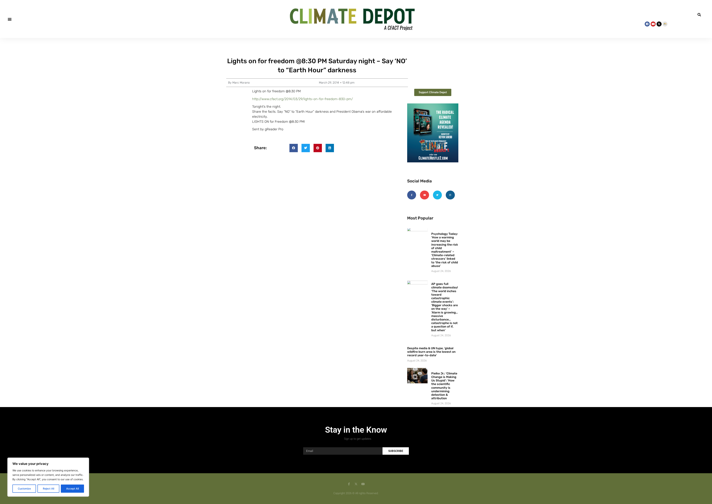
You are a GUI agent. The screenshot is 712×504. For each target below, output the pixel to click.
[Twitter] (437, 195)
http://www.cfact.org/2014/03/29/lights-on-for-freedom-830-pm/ (302, 99)
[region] (48, 477)
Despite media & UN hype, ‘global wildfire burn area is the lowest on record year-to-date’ (431, 351)
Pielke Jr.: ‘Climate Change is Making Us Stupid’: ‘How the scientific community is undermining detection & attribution (444, 386)
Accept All (72, 488)
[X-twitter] (659, 24)
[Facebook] (647, 24)
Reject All (48, 488)
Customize (24, 488)
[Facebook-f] (411, 195)
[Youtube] (653, 24)
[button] (9, 19)
